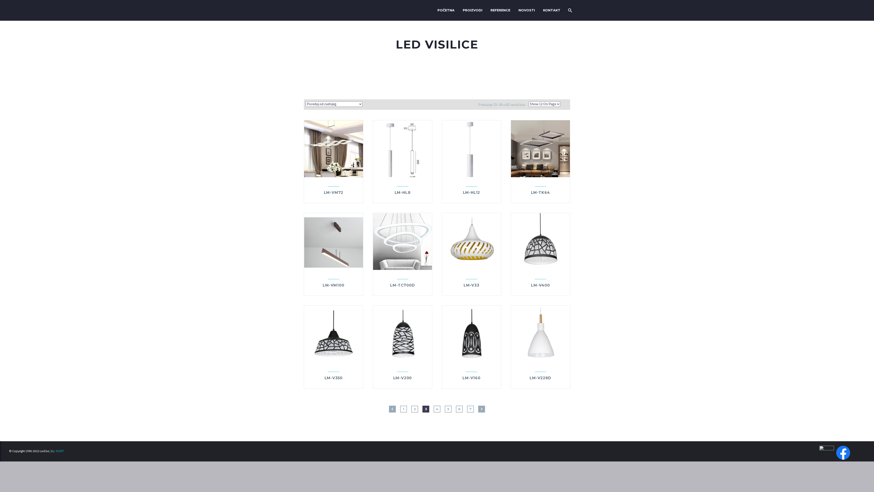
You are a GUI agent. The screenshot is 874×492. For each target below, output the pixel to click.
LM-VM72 (333, 192)
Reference (500, 10)
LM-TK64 (540, 192)
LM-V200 (402, 378)
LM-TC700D (402, 285)
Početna (446, 10)
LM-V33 (471, 285)
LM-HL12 (471, 192)
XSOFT (60, 451)
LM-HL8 (403, 192)
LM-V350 (334, 378)
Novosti (526, 10)
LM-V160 (471, 378)
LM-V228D (540, 378)
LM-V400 (540, 285)
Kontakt (551, 10)
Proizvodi (472, 10)
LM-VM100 (333, 285)
